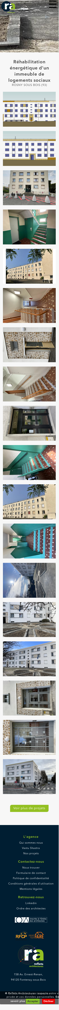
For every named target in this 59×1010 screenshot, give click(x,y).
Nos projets (31, 853)
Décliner (48, 1001)
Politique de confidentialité (31, 878)
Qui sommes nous (31, 843)
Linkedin (31, 903)
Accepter (32, 1001)
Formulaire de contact (31, 873)
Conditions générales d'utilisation (31, 884)
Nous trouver (31, 868)
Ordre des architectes (31, 908)
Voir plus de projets (29, 808)
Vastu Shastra (31, 848)
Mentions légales (31, 889)
